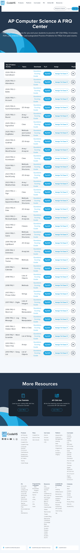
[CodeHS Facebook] (3, 439)
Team (68, 489)
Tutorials (69, 465)
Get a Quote (35, 440)
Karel (33, 506)
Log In (69, 8)
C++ (33, 502)
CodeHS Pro (24, 442)
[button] (21, 3)
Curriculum (70, 433)
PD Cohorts (24, 501)
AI (55, 487)
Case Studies (47, 507)
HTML (34, 499)
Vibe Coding (58, 511)
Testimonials (47, 512)
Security (69, 504)
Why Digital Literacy (47, 498)
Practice (69, 463)
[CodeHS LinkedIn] (8, 439)
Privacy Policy (70, 502)
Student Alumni (46, 536)
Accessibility (70, 506)
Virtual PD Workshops (24, 494)
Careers (69, 491)
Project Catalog (69, 439)
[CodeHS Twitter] (14, 439)
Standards (69, 458)
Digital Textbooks (69, 468)
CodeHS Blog (47, 516)
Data (56, 443)
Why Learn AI (47, 495)
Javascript (35, 492)
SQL (33, 504)
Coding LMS (24, 437)
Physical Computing (58, 505)
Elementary (70, 448)
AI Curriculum (70, 474)
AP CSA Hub (70, 471)
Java (33, 497)
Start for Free (36, 437)
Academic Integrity (58, 453)
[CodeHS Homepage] (9, 3)
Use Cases (47, 433)
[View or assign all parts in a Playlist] (73, 73)
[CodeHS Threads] (17, 439)
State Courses (69, 451)
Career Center (46, 533)
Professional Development (24, 455)
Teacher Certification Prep (24, 505)
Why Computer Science (46, 488)
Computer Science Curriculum (24, 448)
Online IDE (24, 440)
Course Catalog (69, 436)
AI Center (69, 497)
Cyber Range (24, 463)
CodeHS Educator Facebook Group (41, 547)
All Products (24, 435)
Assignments (58, 435)
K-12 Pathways (69, 443)
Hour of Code (70, 461)
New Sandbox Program (36, 488)
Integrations (58, 448)
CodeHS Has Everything (59, 484)
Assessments (59, 496)
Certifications (24, 452)
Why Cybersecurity (47, 492)
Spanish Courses (69, 455)
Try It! (47, 74)
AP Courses (70, 446)
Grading (57, 441)
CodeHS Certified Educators (12, 547)
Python (34, 495)
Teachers (46, 440)
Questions (37, 71)
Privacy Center (69, 494)
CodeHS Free (24, 444)
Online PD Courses (23, 487)
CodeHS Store (62, 547)
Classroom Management (59, 438)
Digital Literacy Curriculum (70, 477)
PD (22, 484)
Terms (68, 499)
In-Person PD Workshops (24, 491)
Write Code (58, 446)
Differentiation (59, 492)
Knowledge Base (47, 523)
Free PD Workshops (24, 498)
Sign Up (75, 8)
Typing (22, 461)
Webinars (46, 526)
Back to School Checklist (46, 503)
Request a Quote (60, 8)
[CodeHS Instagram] (5, 439)
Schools (46, 437)
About (68, 486)
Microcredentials (25, 509)
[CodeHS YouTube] (11, 439)
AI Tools (57, 450)
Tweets (46, 514)
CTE (45, 442)
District (46, 435)
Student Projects (46, 529)
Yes (56, 513)
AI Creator (23, 458)
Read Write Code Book (47, 519)
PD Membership (24, 512)
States (46, 509)
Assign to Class (61, 74)
